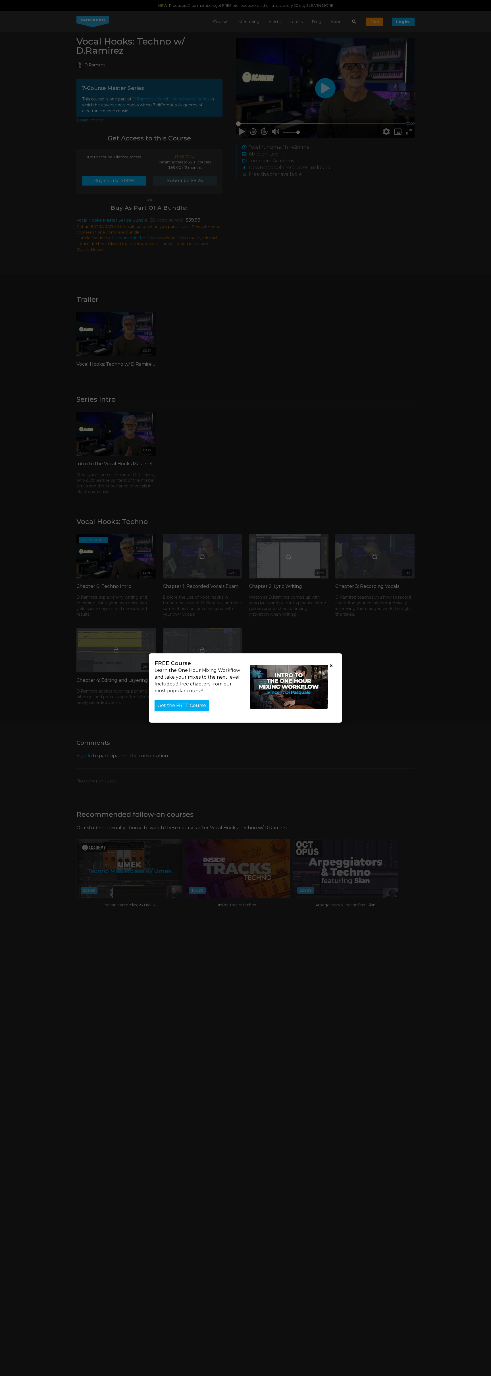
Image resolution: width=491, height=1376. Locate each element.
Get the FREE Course (181, 705)
